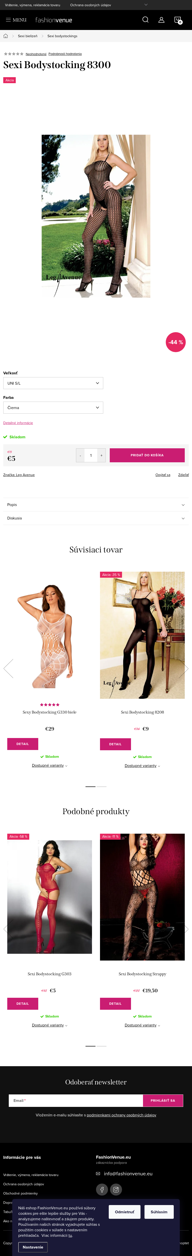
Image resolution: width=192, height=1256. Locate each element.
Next (183, 669)
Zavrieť (38, 473)
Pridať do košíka (147, 455)
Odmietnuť (124, 1212)
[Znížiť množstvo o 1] (80, 455)
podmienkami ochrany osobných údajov (121, 1115)
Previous (8, 669)
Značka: (19, 474)
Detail (22, 744)
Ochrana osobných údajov (90, 4)
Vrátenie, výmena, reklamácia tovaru (32, 4)
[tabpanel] (49, 674)
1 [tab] (91, 786)
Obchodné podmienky (20, 1193)
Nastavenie (33, 1247)
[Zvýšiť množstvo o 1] (101, 455)
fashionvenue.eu (116, 1190)
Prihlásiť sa (163, 1100)
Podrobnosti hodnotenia (65, 54)
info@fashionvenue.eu (128, 1173)
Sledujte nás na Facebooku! (102, 1190)
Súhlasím (159, 1212)
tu (70, 1235)
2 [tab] (101, 786)
